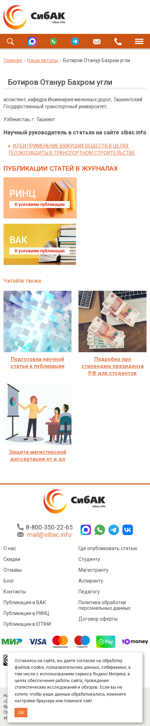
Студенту (89, 559)
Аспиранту (90, 581)
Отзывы (12, 570)
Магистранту (93, 570)
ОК (21, 712)
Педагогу (89, 591)
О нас (9, 548)
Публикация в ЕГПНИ (27, 624)
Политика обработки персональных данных (104, 605)
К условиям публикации (40, 204)
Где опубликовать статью (107, 548)
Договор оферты (98, 619)
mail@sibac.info (49, 534)
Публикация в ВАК (24, 602)
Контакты (14, 591)
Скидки (11, 559)
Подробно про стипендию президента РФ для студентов (112, 366)
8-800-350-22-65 (49, 527)
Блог (8, 581)
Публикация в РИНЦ (26, 613)
